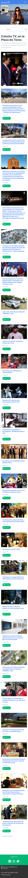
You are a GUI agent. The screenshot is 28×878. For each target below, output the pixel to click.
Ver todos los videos (7, 836)
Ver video (7, 118)
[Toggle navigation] (25, 2)
